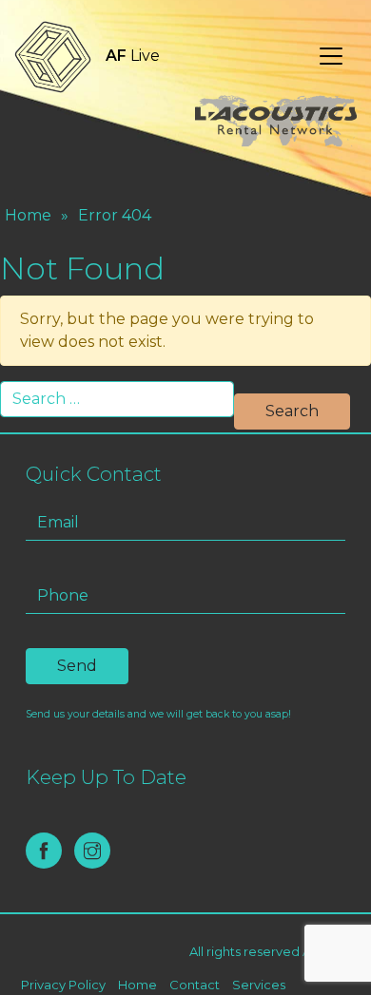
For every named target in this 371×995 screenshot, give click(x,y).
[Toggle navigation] (331, 56)
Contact (194, 984)
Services (258, 984)
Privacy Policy (63, 984)
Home (28, 215)
